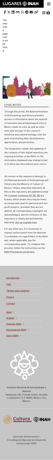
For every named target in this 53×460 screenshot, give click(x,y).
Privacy (10, 297)
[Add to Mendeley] (17, 12)
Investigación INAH (16, 330)
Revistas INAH (13, 324)
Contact (10, 303)
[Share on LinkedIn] (13, 12)
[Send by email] (31, 12)
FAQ (8, 284)
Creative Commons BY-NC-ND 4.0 (26, 195)
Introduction (12, 278)
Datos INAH (12, 336)
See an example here (26, 222)
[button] (44, 12)
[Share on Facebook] (5, 12)
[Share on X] (9, 12)
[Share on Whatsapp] (22, 12)
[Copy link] (36, 12)
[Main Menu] (48, 3)
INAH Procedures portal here (19, 252)
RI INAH (10, 318)
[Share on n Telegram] (27, 12)
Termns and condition (17, 291)
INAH (9, 312)
